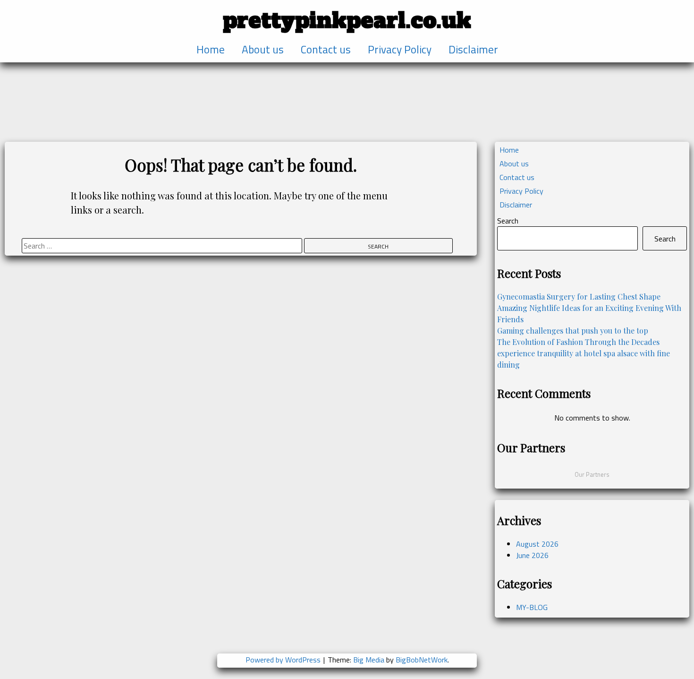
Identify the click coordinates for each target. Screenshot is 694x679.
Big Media (368, 659)
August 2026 (537, 544)
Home (210, 50)
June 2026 (532, 555)
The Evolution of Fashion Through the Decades (578, 342)
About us (263, 50)
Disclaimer (473, 50)
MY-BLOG (532, 607)
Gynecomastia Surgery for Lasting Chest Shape (578, 296)
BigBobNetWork (422, 659)
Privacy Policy (400, 50)
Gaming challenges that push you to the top (572, 330)
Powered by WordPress (283, 659)
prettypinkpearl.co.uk (347, 20)
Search (507, 220)
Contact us (326, 50)
